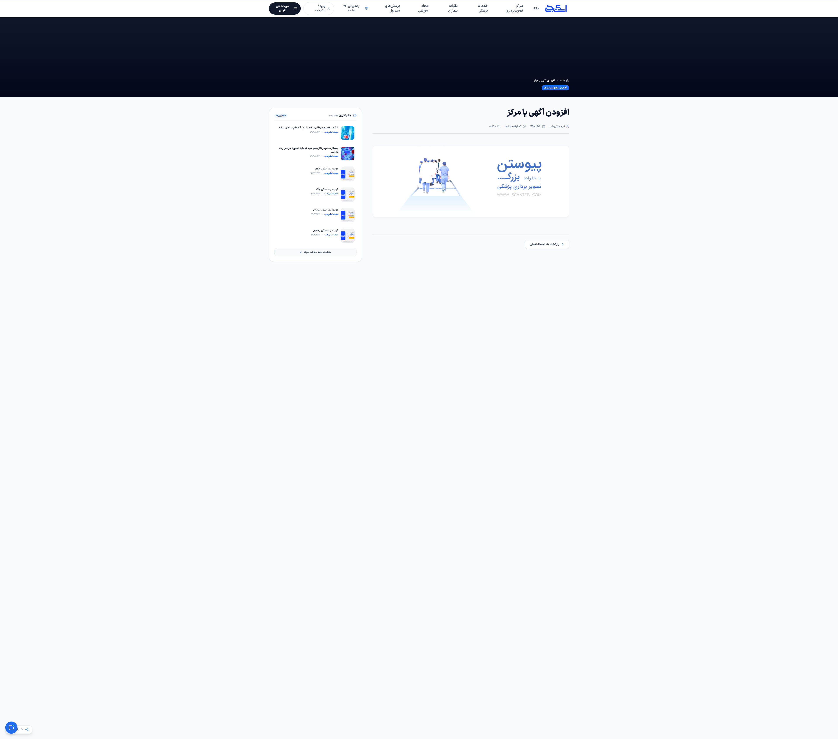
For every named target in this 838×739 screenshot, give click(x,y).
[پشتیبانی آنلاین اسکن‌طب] (11, 728)
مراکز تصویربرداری (514, 8)
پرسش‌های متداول (392, 8)
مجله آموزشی (423, 8)
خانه (536, 8)
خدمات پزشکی (482, 8)
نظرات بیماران (453, 8)
